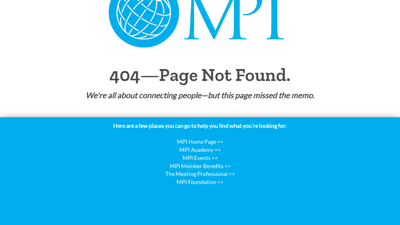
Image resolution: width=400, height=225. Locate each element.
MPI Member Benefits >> (200, 165)
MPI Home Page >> (200, 141)
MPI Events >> (200, 157)
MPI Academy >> (200, 149)
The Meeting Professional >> (200, 173)
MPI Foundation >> (200, 181)
